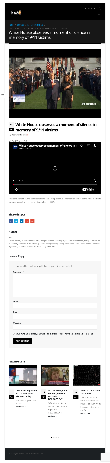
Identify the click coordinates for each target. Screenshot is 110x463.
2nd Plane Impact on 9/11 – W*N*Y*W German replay (26, 393)
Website (17, 323)
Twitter (16, 221)
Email (32, 221)
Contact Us (91, 8)
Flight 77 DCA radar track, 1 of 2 (90, 392)
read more (20, 407)
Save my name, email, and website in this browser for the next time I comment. (54, 333)
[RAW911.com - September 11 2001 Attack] (16, 12)
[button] (52, 437)
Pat (10, 237)
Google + (27, 221)
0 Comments (17, 135)
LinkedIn (21, 221)
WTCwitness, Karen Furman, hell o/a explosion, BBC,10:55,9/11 (58, 395)
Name (16, 301)
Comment (18, 272)
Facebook (11, 221)
